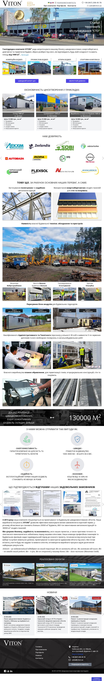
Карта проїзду (77, 654)
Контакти (39, 658)
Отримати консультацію (96, 679)
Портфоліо (39, 652)
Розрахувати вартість (80, 664)
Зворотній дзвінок (77, 81)
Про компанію (41, 650)
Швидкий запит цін (26, 81)
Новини (38, 655)
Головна (38, 647)
